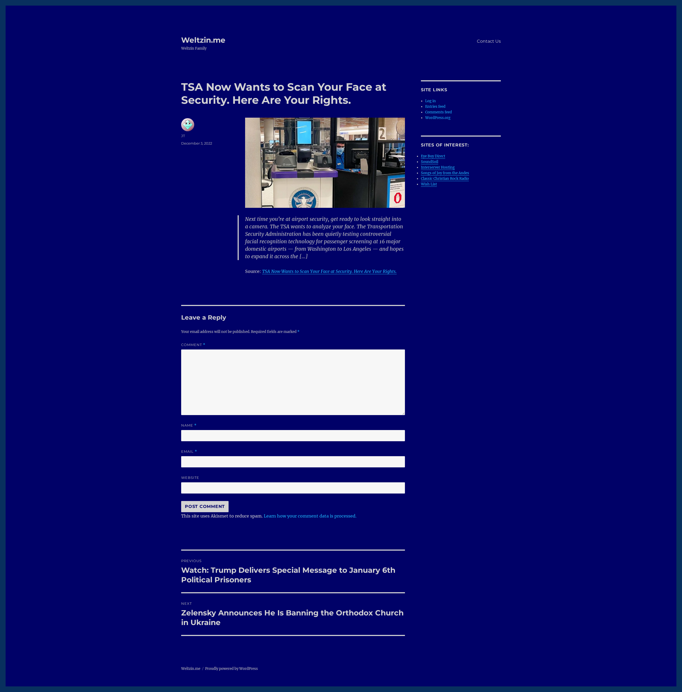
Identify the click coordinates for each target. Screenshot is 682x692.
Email (189, 451)
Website (190, 477)
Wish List (429, 184)
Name (189, 425)
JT (183, 136)
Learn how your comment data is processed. (310, 516)
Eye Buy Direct (433, 156)
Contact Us (489, 41)
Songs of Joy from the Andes (445, 173)
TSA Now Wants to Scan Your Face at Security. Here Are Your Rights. (329, 271)
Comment (193, 345)
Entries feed (435, 106)
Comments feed (438, 112)
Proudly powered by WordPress (231, 668)
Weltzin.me (203, 40)
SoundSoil (429, 162)
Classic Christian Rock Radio (445, 178)
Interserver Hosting (438, 167)
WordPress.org (437, 118)
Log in (430, 101)
